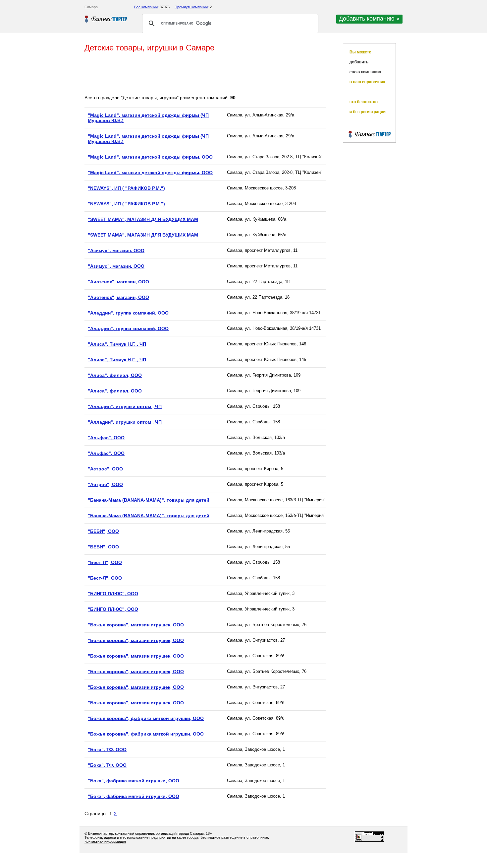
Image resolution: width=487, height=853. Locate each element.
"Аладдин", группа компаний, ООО (128, 313)
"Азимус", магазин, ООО (116, 250)
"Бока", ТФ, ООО (107, 749)
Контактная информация (105, 841)
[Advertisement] (205, 74)
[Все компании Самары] (106, 19)
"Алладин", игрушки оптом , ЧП (125, 406)
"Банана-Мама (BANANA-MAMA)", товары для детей (148, 500)
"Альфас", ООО (106, 437)
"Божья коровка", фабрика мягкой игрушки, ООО (146, 718)
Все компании (146, 7)
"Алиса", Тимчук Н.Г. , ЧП (117, 344)
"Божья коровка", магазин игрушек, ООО (136, 624)
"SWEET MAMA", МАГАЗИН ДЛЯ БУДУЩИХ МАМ (143, 219)
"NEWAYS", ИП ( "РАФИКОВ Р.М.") (126, 188)
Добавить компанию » (369, 18)
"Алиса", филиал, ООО (115, 375)
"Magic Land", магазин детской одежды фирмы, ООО (150, 157)
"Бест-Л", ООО (105, 562)
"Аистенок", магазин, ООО (118, 281)
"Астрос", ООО (105, 468)
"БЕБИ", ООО (103, 531)
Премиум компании (191, 7)
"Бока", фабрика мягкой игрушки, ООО (133, 780)
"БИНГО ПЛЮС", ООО (113, 593)
